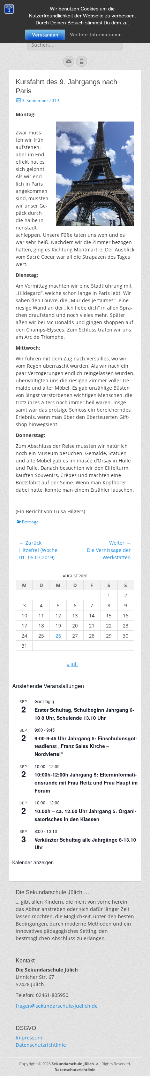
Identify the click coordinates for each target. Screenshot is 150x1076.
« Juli (72, 664)
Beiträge (30, 522)
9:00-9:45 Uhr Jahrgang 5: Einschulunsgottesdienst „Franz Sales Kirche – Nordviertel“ (86, 746)
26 (58, 635)
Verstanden (45, 34)
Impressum (29, 1037)
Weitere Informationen (96, 34)
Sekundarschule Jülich (73, 1063)
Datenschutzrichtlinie (41, 1045)
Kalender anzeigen (33, 862)
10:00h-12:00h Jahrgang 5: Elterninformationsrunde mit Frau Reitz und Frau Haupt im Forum (86, 782)
